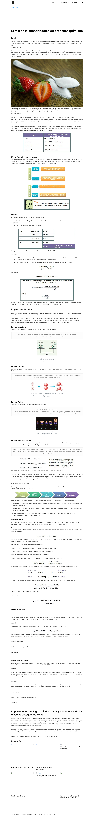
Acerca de (75, 2)
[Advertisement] (47, 18)
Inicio (53, 2)
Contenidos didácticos (62, 2)
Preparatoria (14, 7)
